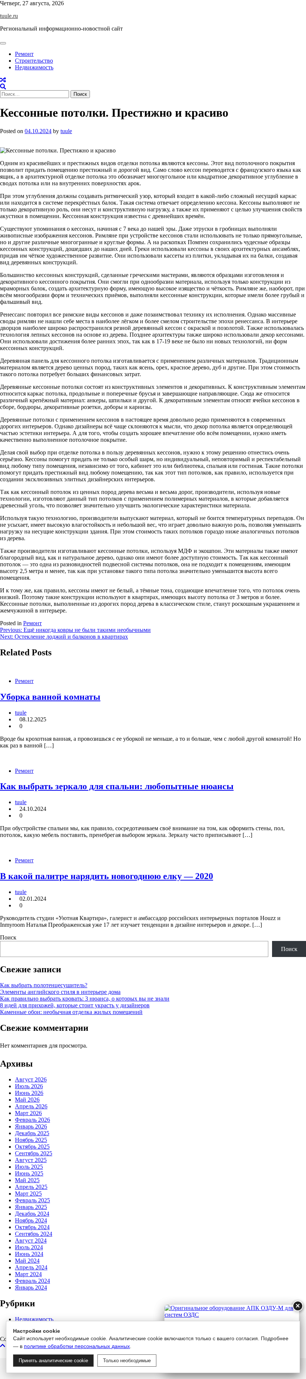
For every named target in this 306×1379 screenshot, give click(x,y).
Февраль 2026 (32, 1120)
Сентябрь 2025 (33, 1153)
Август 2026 (31, 1079)
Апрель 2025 (31, 1187)
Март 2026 (28, 1113)
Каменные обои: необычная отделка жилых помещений (71, 1012)
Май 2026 (27, 1099)
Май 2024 (27, 1260)
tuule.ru (9, 16)
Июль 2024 (29, 1247)
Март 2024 (28, 1274)
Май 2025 (27, 1180)
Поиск (8, 937)
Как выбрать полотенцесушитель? (43, 985)
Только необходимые (127, 1360)
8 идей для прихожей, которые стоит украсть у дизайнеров (75, 1005)
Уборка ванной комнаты (50, 697)
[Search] (3, 87)
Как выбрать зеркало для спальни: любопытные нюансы (117, 786)
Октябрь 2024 (32, 1227)
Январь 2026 (31, 1126)
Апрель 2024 (31, 1267)
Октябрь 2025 (32, 1146)
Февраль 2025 (32, 1200)
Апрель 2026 (31, 1106)
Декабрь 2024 (32, 1213)
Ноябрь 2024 (31, 1220)
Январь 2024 (31, 1287)
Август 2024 (31, 1240)
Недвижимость (34, 67)
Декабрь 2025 (32, 1133)
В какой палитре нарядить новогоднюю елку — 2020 (106, 876)
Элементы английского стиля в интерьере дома (60, 992)
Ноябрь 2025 (31, 1140)
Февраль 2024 (32, 1281)
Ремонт (24, 54)
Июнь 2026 (29, 1093)
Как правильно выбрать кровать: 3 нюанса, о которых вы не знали (84, 998)
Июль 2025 (29, 1167)
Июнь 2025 (29, 1173)
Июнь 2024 (29, 1254)
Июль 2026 (29, 1086)
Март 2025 (28, 1193)
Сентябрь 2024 (33, 1234)
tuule (66, 131)
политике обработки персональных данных (77, 1346)
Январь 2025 (31, 1207)
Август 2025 (31, 1160)
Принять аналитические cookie (53, 1360)
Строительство (34, 60)
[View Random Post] (3, 80)
